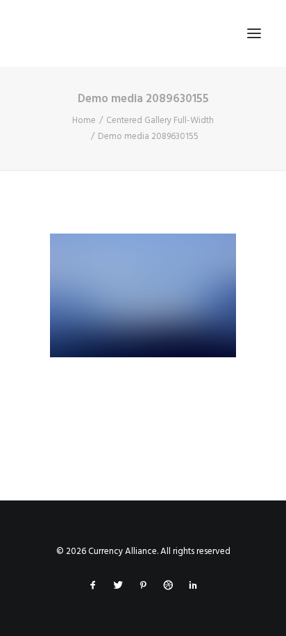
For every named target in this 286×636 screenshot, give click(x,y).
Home (84, 120)
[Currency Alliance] (121, 33)
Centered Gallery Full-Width (160, 120)
